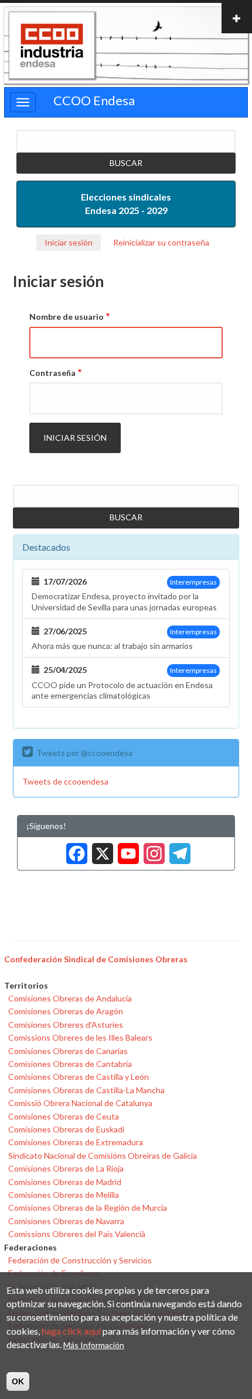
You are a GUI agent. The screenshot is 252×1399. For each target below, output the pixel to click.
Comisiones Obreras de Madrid (64, 1182)
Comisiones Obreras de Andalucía (70, 998)
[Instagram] (152, 849)
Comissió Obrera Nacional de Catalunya (80, 1103)
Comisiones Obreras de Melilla (63, 1195)
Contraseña (52, 373)
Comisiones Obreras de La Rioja (66, 1168)
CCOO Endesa (94, 100)
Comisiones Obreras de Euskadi (66, 1129)
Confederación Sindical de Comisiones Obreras (96, 959)
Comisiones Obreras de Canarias (68, 1051)
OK (18, 1381)
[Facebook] (74, 849)
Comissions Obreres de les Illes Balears (80, 1037)
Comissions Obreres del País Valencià (76, 1234)
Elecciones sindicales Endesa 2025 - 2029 (126, 203)
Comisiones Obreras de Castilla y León (78, 1077)
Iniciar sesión (69, 242)
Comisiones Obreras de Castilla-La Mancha (86, 1090)
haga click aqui (71, 1330)
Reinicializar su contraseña (161, 242)
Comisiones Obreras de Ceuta (63, 1116)
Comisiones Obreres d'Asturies (65, 1025)
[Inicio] (52, 45)
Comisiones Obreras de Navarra (66, 1221)
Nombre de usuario (66, 317)
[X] (100, 849)
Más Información (93, 1345)
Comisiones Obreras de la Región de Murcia (87, 1208)
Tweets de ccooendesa (65, 781)
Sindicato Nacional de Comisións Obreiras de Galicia (102, 1155)
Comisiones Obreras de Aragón (65, 1011)
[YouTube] (126, 849)
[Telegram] (177, 849)
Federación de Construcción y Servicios (80, 1260)
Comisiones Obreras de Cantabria (70, 1064)
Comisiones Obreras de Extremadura (75, 1142)
